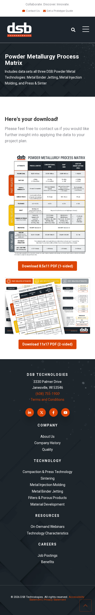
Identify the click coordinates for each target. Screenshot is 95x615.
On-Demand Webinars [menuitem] (48, 527)
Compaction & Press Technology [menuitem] (47, 472)
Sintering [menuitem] (48, 478)
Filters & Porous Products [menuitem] (47, 498)
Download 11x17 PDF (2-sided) (47, 344)
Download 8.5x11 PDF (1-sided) (47, 266)
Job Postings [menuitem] (47, 555)
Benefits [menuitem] (47, 562)
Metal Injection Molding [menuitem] (47, 485)
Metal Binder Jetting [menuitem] (47, 491)
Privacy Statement (55, 599)
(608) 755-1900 (47, 394)
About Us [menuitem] (47, 436)
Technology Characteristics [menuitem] (47, 533)
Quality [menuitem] (47, 449)
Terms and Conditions (47, 400)
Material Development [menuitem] (47, 504)
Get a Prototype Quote (60, 10)
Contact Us (33, 10)
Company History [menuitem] (47, 443)
